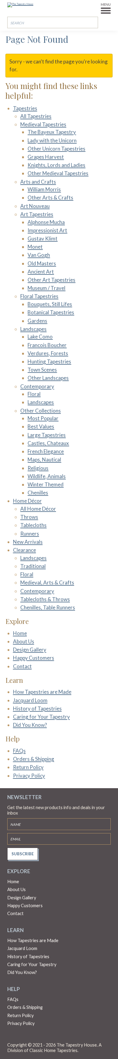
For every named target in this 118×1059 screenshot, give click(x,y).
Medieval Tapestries (43, 124)
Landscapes (33, 329)
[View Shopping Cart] (106, 22)
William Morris (44, 189)
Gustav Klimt (42, 238)
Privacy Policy (29, 775)
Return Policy (28, 767)
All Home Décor (38, 509)
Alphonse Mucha (46, 222)
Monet (35, 246)
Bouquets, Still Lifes (50, 304)
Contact (22, 666)
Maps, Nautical (44, 459)
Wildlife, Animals (47, 476)
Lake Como (40, 336)
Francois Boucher (47, 345)
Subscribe (22, 853)
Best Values (41, 426)
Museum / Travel (46, 288)
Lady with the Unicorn (52, 140)
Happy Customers (33, 658)
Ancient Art (41, 271)
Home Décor (27, 501)
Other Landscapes (48, 378)
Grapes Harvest (46, 157)
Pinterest (23, 1036)
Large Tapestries (47, 435)
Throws (29, 517)
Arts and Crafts (38, 182)
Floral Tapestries (39, 296)
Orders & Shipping (33, 759)
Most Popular (43, 418)
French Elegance (46, 451)
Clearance (24, 550)
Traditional (33, 566)
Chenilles (38, 492)
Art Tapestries (36, 214)
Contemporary (37, 386)
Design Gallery (29, 649)
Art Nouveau (35, 206)
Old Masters (42, 263)
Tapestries (25, 108)
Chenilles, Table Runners (47, 607)
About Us (23, 641)
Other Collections (40, 410)
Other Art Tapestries (51, 280)
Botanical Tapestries (51, 312)
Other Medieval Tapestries (58, 173)
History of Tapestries (37, 708)
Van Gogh (39, 255)
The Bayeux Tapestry (52, 132)
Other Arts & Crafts (50, 197)
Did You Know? (30, 725)
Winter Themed (46, 484)
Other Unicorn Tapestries (56, 148)
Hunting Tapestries (49, 361)
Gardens (37, 321)
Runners (29, 533)
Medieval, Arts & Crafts (47, 582)
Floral (34, 394)
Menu (106, 4)
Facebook (11, 1036)
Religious (38, 468)
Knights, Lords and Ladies (56, 165)
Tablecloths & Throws (45, 599)
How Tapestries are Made (42, 692)
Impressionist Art (47, 230)
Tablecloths (33, 525)
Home (20, 633)
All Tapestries (35, 116)
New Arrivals (28, 542)
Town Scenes (42, 369)
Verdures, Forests (48, 353)
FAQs (19, 750)
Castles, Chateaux (48, 443)
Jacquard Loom (30, 700)
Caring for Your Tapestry (41, 716)
